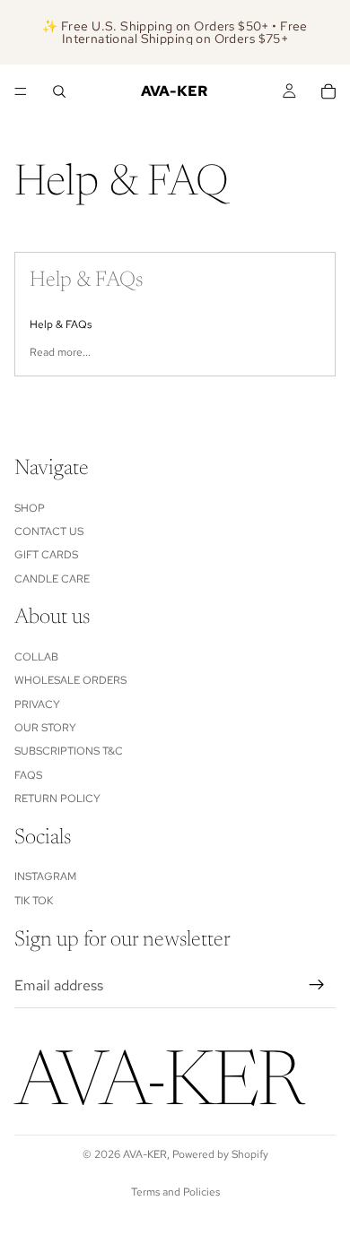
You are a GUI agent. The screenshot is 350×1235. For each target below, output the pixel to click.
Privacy (37, 704)
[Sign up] (317, 985)
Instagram (45, 876)
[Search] (59, 91)
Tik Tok (33, 901)
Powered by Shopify (220, 1154)
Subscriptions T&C (68, 751)
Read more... (60, 352)
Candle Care (52, 579)
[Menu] (20, 91)
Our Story (45, 728)
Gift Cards (46, 555)
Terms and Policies (175, 1192)
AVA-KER (145, 1154)
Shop (29, 508)
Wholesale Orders (70, 680)
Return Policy (57, 798)
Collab (36, 657)
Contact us (48, 531)
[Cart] (328, 91)
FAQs (28, 775)
